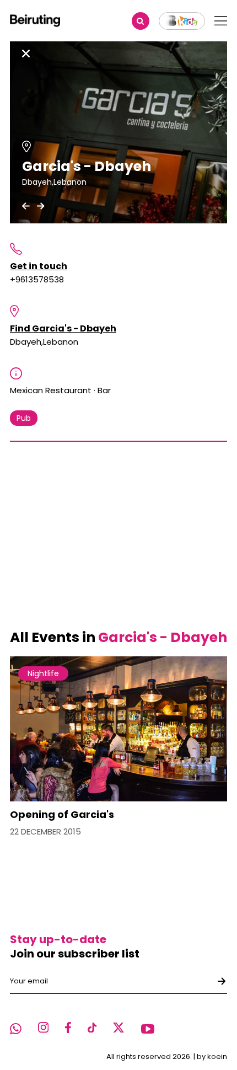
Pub (24, 418)
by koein (212, 1056)
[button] (26, 205)
